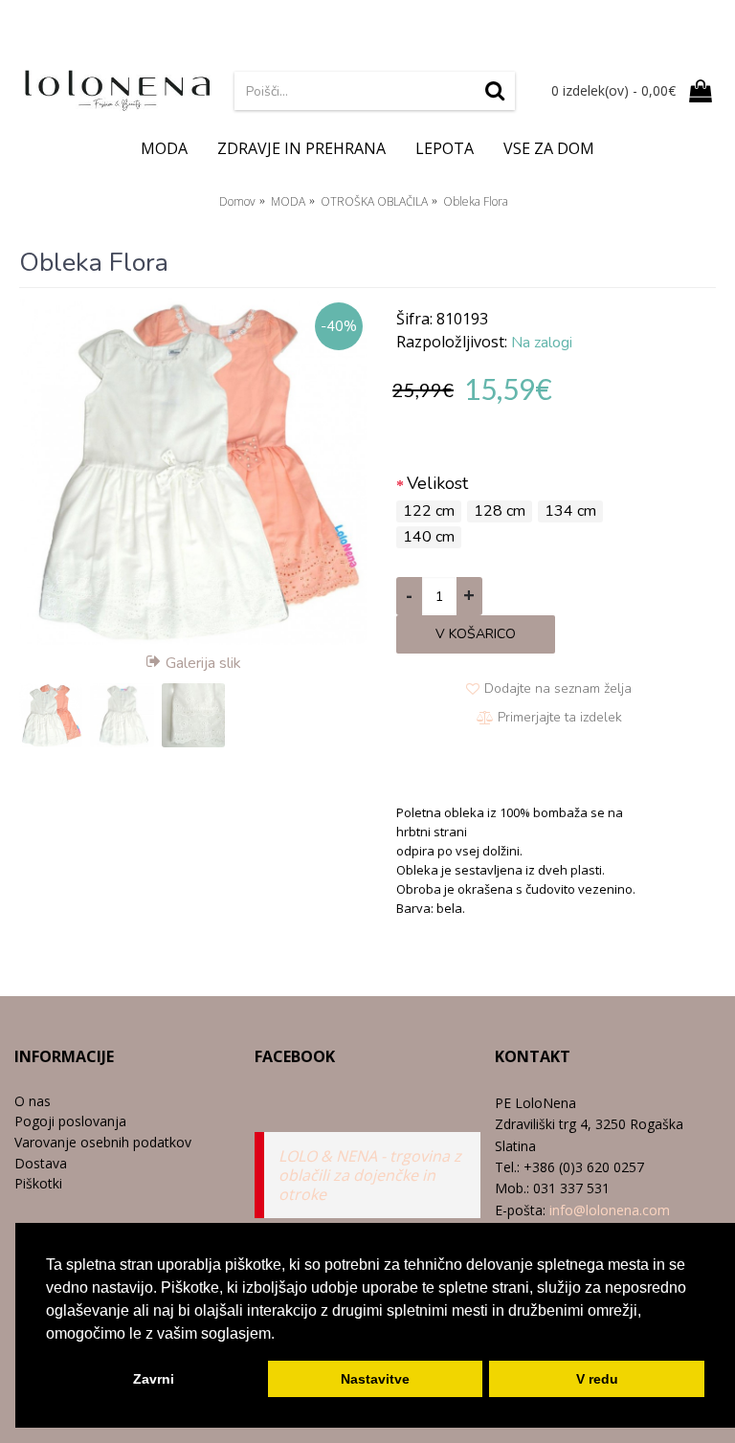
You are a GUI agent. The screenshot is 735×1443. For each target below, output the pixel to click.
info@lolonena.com (609, 1210)
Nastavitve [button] (375, 1379)
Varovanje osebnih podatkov (102, 1142)
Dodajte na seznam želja (558, 688)
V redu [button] (597, 1379)
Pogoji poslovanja (70, 1121)
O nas (32, 1101)
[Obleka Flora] (193, 472)
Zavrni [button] (153, 1379)
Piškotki (38, 1183)
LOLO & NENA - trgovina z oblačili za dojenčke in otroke (369, 1175)
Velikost (437, 483)
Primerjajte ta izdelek (560, 717)
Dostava (40, 1163)
